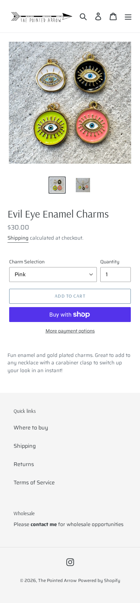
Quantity (109, 261)
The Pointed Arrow (57, 580)
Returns (24, 464)
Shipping (18, 238)
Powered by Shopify (99, 580)
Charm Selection (27, 261)
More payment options (70, 331)
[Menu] (128, 16)
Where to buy (31, 427)
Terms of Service (34, 482)
